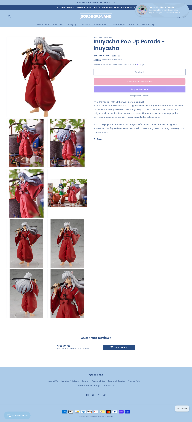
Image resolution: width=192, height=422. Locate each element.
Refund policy (85, 385)
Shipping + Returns (70, 381)
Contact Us (108, 385)
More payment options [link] (139, 96)
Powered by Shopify (105, 417)
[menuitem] (43, 24)
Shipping (97, 59)
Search (85, 381)
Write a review (118, 347)
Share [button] (100, 139)
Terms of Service (116, 381)
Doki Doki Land (92, 417)
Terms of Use (98, 381)
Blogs (97, 385)
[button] (9, 16)
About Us (53, 381)
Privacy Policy (134, 381)
